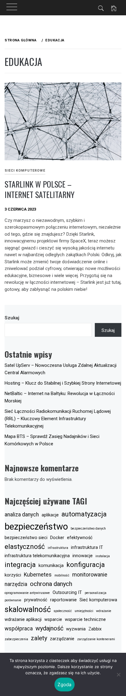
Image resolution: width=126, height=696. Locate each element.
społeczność (63, 611)
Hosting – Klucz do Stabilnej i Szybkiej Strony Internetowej (63, 383)
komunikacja (51, 565)
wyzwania (76, 629)
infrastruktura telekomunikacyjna (37, 555)
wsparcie (53, 619)
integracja (20, 565)
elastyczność (25, 546)
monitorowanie (89, 575)
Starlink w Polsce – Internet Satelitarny (40, 189)
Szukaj (12, 318)
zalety (39, 638)
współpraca (19, 629)
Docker (57, 537)
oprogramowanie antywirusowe (27, 593)
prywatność (35, 600)
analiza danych (22, 515)
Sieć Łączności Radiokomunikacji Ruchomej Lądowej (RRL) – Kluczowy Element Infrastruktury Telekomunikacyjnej (58, 419)
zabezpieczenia (16, 639)
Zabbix (95, 629)
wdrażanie (103, 611)
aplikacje (50, 515)
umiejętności (84, 611)
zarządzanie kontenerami (96, 639)
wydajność (49, 628)
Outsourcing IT (67, 592)
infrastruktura (58, 548)
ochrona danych (51, 584)
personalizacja (95, 593)
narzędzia (16, 584)
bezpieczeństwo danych (88, 529)
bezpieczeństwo (36, 526)
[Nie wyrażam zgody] (118, 674)
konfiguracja (85, 565)
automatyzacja (84, 514)
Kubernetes (38, 575)
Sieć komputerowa (98, 600)
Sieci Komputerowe (25, 171)
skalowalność (28, 609)
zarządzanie (62, 638)
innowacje (82, 555)
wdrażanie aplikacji (23, 619)
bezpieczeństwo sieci (26, 537)
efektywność (80, 537)
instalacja (102, 556)
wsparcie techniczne (85, 619)
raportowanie (63, 600)
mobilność (61, 575)
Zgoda (64, 684)
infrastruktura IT (87, 547)
